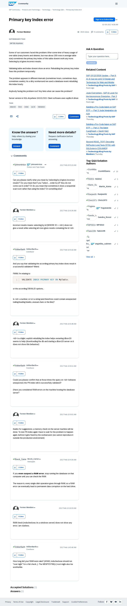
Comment (74, 117)
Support (65, 602)
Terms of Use (18, 602)
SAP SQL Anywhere (16, 43)
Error (20, 107)
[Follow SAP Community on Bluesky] (111, 602)
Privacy (8, 602)
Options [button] (116, 20)
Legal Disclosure (42, 602)
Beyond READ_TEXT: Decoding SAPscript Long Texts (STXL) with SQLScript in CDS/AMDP (100, 145)
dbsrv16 (13, 107)
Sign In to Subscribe (104, 19)
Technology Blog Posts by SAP (101, 85)
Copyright (29, 602)
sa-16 (33, 107)
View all (89, 257)
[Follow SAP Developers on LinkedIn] (120, 602)
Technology (46, 10)
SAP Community (14, 10)
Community (23, 4)
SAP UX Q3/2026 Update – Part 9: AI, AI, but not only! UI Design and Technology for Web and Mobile (101, 79)
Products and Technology (31, 10)
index (26, 107)
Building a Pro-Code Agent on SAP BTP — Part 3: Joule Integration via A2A (101, 110)
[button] (108, 32)
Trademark (55, 602)
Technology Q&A (58, 10)
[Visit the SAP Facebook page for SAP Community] (107, 602)
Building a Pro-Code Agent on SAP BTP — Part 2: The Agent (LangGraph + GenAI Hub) (101, 127)
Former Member (24, 32)
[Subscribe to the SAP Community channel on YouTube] (116, 602)
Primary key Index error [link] (74, 10)
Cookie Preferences (79, 602)
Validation (41, 107)
